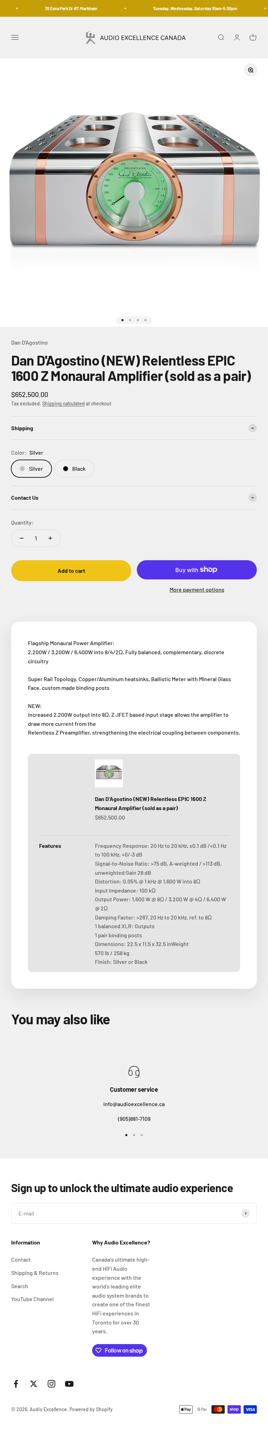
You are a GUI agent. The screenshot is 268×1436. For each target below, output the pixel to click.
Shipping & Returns (35, 1272)
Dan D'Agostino (29, 342)
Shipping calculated (63, 403)
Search (19, 1286)
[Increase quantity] (50, 538)
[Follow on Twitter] (33, 1383)
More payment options (197, 589)
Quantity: (22, 522)
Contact (21, 1259)
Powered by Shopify (91, 1409)
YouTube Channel (32, 1299)
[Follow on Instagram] (51, 1383)
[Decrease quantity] (22, 538)
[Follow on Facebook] (16, 1383)
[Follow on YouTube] (69, 1383)
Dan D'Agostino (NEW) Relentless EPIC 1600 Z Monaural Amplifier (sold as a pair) (150, 803)
